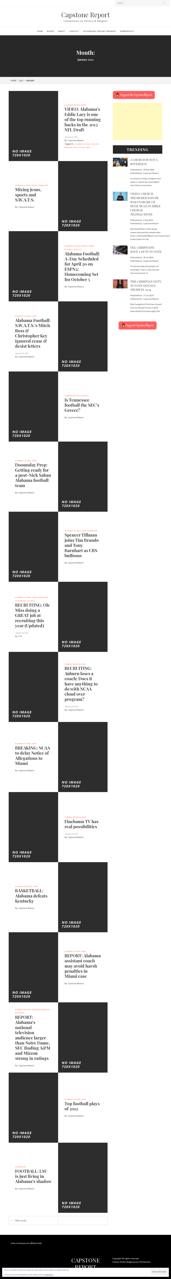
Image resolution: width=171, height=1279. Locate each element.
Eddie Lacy (77, 147)
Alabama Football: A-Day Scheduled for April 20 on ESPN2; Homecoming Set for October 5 (82, 266)
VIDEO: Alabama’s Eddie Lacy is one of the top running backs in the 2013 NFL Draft (83, 119)
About (61, 31)
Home (40, 31)
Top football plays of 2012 (82, 1106)
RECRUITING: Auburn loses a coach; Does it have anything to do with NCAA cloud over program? (81, 683)
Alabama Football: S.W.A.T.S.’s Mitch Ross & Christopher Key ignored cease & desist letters (32, 333)
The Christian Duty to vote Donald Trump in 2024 (145, 285)
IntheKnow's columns (25, 601)
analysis (95, 144)
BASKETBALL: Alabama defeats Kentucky (31, 896)
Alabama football (83, 144)
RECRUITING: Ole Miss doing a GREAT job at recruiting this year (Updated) (32, 615)
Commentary (42, 185)
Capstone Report (85, 14)
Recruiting (81, 664)
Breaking (69, 147)
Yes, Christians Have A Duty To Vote (146, 249)
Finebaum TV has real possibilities (81, 823)
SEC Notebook (82, 396)
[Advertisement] (137, 121)
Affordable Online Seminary (99, 31)
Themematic (145, 1262)
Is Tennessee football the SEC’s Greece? (82, 405)
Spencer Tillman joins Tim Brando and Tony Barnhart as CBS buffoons (82, 545)
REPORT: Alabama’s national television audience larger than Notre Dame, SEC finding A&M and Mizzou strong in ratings (32, 1037)
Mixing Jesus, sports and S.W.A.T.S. (28, 194)
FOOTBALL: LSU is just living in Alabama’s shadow (33, 1176)
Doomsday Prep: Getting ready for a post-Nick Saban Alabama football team (33, 475)
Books (50, 31)
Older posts (20, 1220)
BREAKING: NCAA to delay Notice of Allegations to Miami (32, 755)
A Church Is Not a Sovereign (144, 162)
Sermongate (127, 31)
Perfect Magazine (128, 1262)
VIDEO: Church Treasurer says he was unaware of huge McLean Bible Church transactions (145, 204)
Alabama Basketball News (26, 886)
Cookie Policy (49, 1275)
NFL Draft (86, 147)
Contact (74, 31)
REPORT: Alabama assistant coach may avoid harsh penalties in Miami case (83, 966)
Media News (81, 817)
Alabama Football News (75, 105)
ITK (20, 636)
